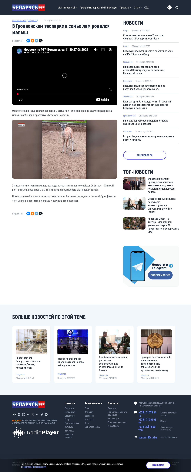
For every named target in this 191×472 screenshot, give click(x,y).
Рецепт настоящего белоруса (117, 413)
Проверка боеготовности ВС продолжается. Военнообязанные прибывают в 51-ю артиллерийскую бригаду (156, 363)
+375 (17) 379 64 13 (157, 414)
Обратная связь (92, 426)
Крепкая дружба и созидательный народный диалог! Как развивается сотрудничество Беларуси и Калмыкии (147, 105)
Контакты (89, 419)
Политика (69, 408)
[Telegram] (36, 40)
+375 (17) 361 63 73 (152, 421)
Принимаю (158, 465)
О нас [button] (137, 7)
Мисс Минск (113, 425)
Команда (89, 411)
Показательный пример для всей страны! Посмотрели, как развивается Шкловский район (143, 70)
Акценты (112, 408)
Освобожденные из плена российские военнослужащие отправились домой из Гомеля (162, 205)
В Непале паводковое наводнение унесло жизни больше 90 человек (145, 122)
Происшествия (129, 115)
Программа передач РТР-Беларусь (99, 7)
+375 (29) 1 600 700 (156, 428)
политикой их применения (34, 466)
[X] (41, 40)
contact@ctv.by (157, 437)
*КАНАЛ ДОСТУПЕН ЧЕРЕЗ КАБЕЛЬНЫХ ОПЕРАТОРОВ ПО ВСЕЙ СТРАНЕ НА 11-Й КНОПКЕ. (34, 422)
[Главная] (29, 7)
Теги (87, 423)
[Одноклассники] (32, 40)
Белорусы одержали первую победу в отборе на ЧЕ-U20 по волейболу (148, 52)
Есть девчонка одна (117, 422)
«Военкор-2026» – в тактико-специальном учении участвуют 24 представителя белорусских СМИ (163, 225)
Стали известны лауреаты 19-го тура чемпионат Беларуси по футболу (143, 37)
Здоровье (69, 430)
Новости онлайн (69, 435)
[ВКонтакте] (28, 40)
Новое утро (113, 418)
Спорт (125, 30)
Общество (32, 20)
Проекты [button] (124, 7)
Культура (69, 426)
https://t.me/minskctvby (135, 248)
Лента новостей (19, 20)
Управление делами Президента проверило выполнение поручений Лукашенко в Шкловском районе (161, 185)
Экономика (128, 62)
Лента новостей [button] (66, 7)
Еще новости (145, 155)
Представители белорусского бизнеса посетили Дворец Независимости (144, 87)
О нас (87, 408)
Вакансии (89, 415)
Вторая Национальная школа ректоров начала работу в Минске (148, 138)
